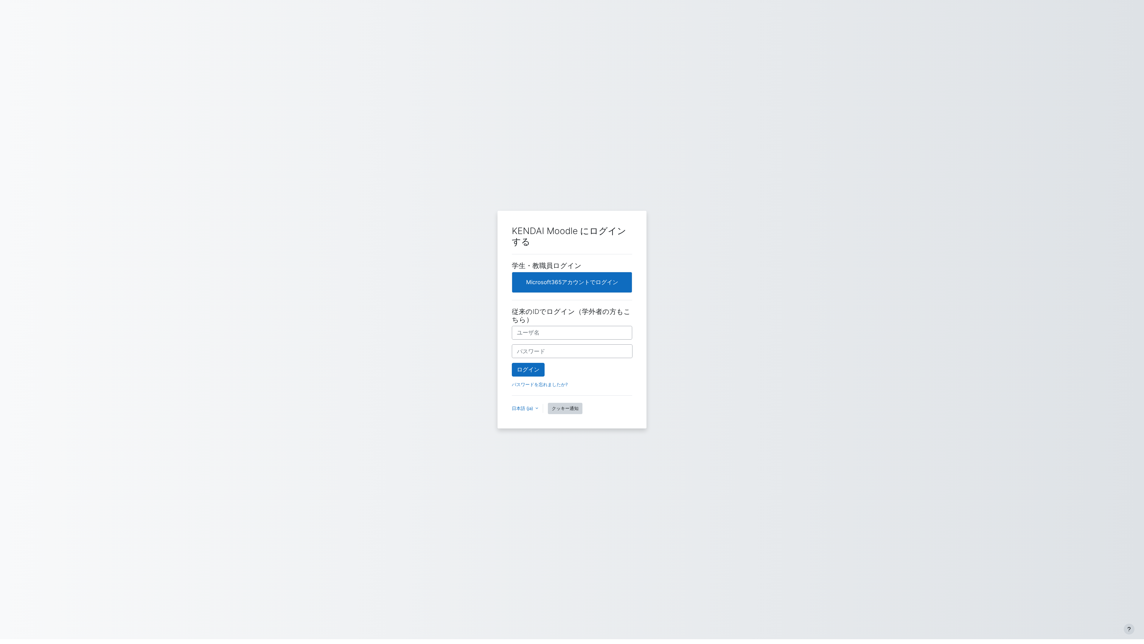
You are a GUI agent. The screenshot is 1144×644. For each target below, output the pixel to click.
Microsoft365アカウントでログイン (572, 282)
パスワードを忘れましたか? (540, 384)
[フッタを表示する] (1129, 629)
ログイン (528, 369)
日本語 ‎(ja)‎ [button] (523, 408)
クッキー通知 (565, 408)
